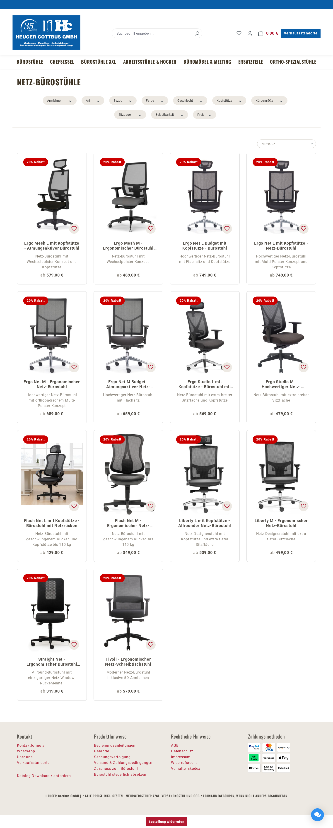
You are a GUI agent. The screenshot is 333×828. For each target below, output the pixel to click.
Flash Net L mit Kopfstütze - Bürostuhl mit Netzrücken (52, 523)
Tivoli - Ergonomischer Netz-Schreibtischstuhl (128, 662)
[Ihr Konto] (249, 33)
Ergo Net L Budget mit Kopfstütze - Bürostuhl (204, 245)
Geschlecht (185, 100)
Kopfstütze (224, 100)
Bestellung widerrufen (166, 821)
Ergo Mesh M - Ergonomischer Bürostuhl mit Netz (128, 246)
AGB (175, 745)
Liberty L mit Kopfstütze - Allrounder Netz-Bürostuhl (204, 523)
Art (88, 100)
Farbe (150, 100)
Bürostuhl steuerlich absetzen (120, 774)
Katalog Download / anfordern (44, 776)
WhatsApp (26, 751)
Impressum (181, 757)
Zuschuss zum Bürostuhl (116, 768)
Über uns (24, 757)
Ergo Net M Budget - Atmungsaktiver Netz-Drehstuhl (128, 384)
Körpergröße (264, 100)
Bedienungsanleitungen (114, 745)
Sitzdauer (125, 114)
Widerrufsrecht (184, 763)
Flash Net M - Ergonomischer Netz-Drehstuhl (128, 523)
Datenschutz (182, 751)
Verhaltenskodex (185, 768)
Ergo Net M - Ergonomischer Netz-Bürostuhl (52, 384)
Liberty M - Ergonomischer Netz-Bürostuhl (281, 523)
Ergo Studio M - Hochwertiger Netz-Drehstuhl (281, 384)
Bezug (117, 100)
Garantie (101, 751)
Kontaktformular (31, 745)
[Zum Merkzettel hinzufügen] (74, 229)
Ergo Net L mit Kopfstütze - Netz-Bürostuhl (281, 245)
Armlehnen (54, 100)
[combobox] (152, 33)
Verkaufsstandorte (301, 33)
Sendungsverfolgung (112, 757)
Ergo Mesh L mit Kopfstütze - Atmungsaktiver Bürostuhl (52, 245)
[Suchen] (197, 33)
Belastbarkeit (164, 114)
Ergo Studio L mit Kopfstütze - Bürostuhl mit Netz (205, 384)
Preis (200, 114)
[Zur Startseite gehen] (46, 32)
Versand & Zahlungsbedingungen (123, 763)
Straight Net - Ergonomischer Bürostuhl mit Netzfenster (52, 662)
